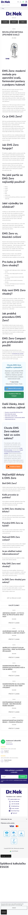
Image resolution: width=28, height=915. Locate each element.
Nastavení (14, 907)
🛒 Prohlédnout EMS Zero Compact (14, 395)
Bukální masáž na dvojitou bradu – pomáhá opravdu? (13, 721)
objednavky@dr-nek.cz (15, 799)
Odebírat (22, 776)
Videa (22, 22)
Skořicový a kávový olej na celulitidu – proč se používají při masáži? (14, 649)
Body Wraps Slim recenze (10, 414)
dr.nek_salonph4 (15, 808)
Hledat (24, 5)
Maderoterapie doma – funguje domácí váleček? (15, 417)
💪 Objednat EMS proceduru (14, 388)
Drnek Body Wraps (15, 810)
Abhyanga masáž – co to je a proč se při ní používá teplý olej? (13, 614)
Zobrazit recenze (9, 744)
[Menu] (26, 2)
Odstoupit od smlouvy (6, 856)
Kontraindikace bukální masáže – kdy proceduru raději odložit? (12, 704)
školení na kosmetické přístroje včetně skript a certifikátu (13, 451)
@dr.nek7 (15, 813)
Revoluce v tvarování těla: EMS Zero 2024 (14, 412)
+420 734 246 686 (15, 801)
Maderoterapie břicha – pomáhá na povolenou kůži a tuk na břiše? (14, 667)
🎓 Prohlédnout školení (14, 466)
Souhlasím (4, 912)
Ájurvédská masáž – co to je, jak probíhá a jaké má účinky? (14, 632)
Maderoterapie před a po (10, 419)
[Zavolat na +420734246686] (18, 2)
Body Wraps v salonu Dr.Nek (11, 415)
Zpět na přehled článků (14, 598)
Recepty (14, 22)
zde (21, 905)
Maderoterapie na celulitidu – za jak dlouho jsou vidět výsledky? (14, 685)
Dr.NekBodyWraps (15, 806)
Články (5, 22)
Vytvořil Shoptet (15, 851)
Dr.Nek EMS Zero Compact (17, 353)
